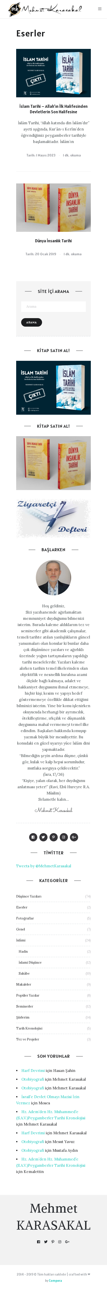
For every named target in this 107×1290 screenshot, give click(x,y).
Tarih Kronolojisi (29, 1028)
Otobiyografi (32, 1079)
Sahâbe (24, 973)
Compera (55, 1281)
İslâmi (20, 940)
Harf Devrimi (33, 1070)
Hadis (23, 951)
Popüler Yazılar (27, 995)
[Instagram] (64, 837)
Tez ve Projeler (27, 1039)
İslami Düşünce (30, 962)
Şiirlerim (22, 1017)
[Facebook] (33, 837)
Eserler (21, 907)
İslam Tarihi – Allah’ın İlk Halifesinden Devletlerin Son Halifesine (53, 109)
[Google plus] (74, 837)
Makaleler (23, 984)
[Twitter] (43, 837)
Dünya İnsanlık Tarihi (53, 241)
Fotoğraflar (25, 918)
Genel (20, 929)
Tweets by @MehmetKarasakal (43, 866)
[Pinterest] (54, 837)
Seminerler (24, 1006)
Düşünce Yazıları (28, 896)
